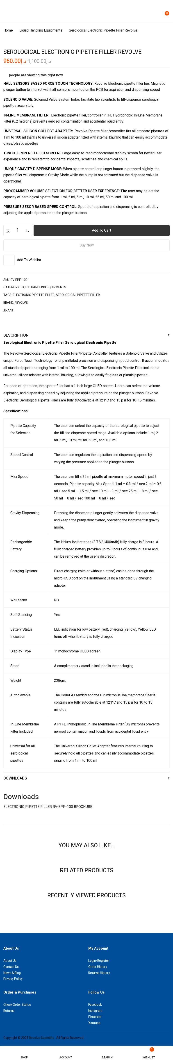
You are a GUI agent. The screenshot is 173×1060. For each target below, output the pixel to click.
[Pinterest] (42, 310)
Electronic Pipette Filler (34, 295)
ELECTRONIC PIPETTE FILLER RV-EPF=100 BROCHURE (47, 806)
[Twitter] (27, 310)
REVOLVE (21, 302)
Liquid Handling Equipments (40, 30)
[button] (165, 11)
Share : (9, 310)
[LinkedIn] (35, 310)
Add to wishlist (29, 260)
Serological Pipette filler (78, 295)
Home (8, 30)
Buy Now (87, 245)
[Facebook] (20, 310)
